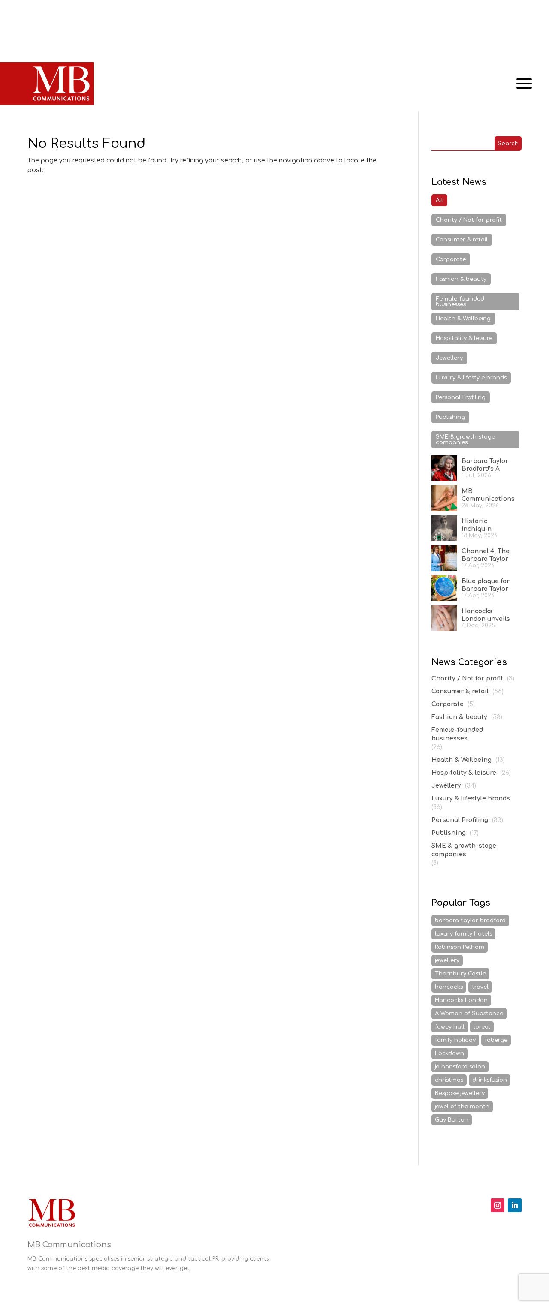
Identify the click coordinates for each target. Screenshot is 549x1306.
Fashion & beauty (461, 279)
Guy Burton (451, 1120)
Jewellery (449, 358)
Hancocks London (461, 1000)
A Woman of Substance (469, 1014)
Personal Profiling (461, 397)
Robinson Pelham (459, 947)
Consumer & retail (462, 240)
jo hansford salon (460, 1067)
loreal (482, 1027)
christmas (449, 1080)
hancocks (449, 987)
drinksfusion (489, 1080)
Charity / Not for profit (469, 220)
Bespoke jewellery (460, 1093)
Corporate (451, 259)
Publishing (450, 417)
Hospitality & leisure (464, 338)
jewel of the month (462, 1107)
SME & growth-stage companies (465, 439)
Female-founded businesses (460, 301)
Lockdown (449, 1053)
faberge (496, 1040)
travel (480, 987)
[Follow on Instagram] (497, 1205)
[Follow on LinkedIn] (515, 1205)
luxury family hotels (463, 934)
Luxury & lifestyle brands (471, 378)
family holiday (455, 1040)
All (439, 200)
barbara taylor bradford (470, 921)
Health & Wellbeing (463, 319)
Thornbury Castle (460, 974)
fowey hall (450, 1027)
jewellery (447, 960)
